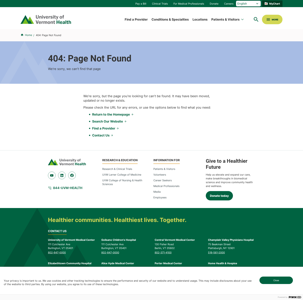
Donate (214, 3)
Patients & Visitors (225, 19)
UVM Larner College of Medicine (121, 174)
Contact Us (101, 135)
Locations (200, 19)
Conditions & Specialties (170, 19)
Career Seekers (162, 180)
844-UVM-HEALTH (67, 188)
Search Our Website (107, 121)
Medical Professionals (166, 186)
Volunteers (159, 174)
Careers (228, 3)
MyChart (274, 3)
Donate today (219, 195)
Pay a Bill (140, 3)
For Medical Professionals (188, 3)
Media (157, 191)
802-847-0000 (57, 252)
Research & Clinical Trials (117, 169)
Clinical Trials (160, 3)
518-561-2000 (216, 252)
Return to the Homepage (111, 114)
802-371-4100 (163, 252)
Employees (159, 197)
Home (28, 35)
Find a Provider (136, 19)
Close (276, 280)
